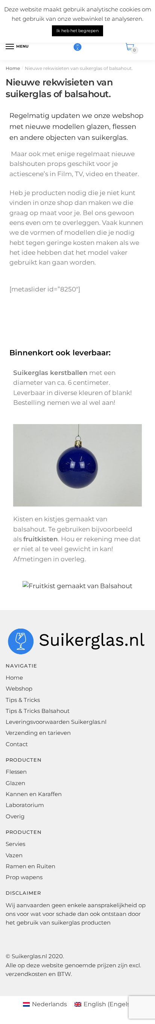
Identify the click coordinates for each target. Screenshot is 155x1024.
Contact (17, 744)
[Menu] (10, 47)
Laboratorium (25, 805)
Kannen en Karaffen (34, 794)
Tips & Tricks (23, 699)
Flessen (16, 771)
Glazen (15, 783)
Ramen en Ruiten (30, 866)
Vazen (14, 855)
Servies (15, 843)
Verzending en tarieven (38, 732)
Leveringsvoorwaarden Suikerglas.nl (56, 721)
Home (13, 68)
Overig (15, 816)
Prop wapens (24, 877)
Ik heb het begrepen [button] (77, 30)
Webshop (19, 688)
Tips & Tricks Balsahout (38, 710)
